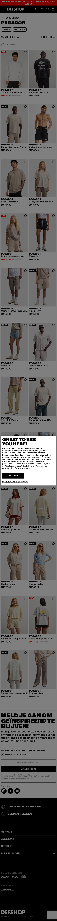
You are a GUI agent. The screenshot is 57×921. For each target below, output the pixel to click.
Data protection (22, 468)
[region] (28, 460)
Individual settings (15, 481)
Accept (13, 475)
